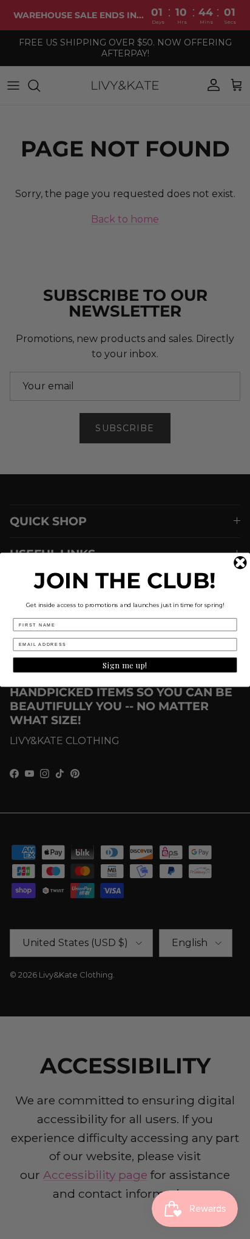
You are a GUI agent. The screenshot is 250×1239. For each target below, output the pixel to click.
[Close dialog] (240, 562)
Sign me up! (125, 665)
